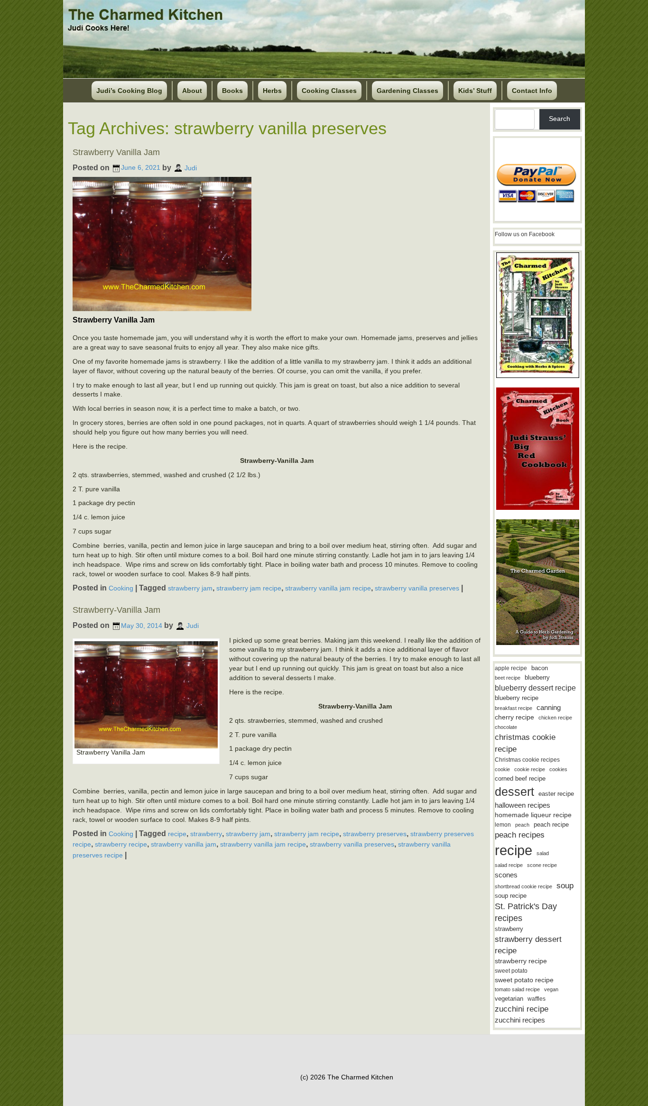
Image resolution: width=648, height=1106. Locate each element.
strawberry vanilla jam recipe (328, 587)
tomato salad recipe (517, 989)
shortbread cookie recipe (523, 886)
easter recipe (556, 793)
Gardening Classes (407, 90)
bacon (539, 668)
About (192, 90)
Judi (191, 167)
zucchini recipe (521, 1009)
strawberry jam (190, 587)
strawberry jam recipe (248, 587)
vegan (551, 989)
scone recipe (542, 865)
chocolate (506, 727)
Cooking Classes (329, 90)
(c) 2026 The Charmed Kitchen (346, 1077)
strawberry (206, 833)
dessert (514, 791)
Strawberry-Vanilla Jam (116, 610)
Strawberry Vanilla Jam (116, 152)
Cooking (121, 587)
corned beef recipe (520, 778)
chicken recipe (555, 717)
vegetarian (509, 998)
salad (543, 853)
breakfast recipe (513, 708)
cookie (502, 769)
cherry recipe (514, 717)
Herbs (272, 90)
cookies (558, 769)
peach (522, 825)
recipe (177, 833)
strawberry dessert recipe (528, 945)
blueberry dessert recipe (535, 687)
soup (565, 885)
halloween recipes (522, 805)
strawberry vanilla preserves (417, 587)
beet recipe (507, 678)
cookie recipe (529, 769)
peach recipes (520, 834)
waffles (537, 998)
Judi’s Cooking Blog (129, 90)
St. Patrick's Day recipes (526, 912)
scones (506, 875)
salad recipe (509, 865)
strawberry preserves (375, 833)
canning (549, 707)
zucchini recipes (520, 1020)
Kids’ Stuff (475, 90)
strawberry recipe (121, 844)
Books (232, 90)
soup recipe (511, 895)
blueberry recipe (516, 697)
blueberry (537, 677)
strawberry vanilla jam (183, 844)
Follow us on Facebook (525, 234)
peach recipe (551, 824)
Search (559, 118)
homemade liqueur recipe (533, 815)
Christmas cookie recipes (527, 759)
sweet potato (511, 971)
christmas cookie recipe (525, 743)
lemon (503, 824)
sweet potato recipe (524, 980)
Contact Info (532, 90)
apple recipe (511, 668)
